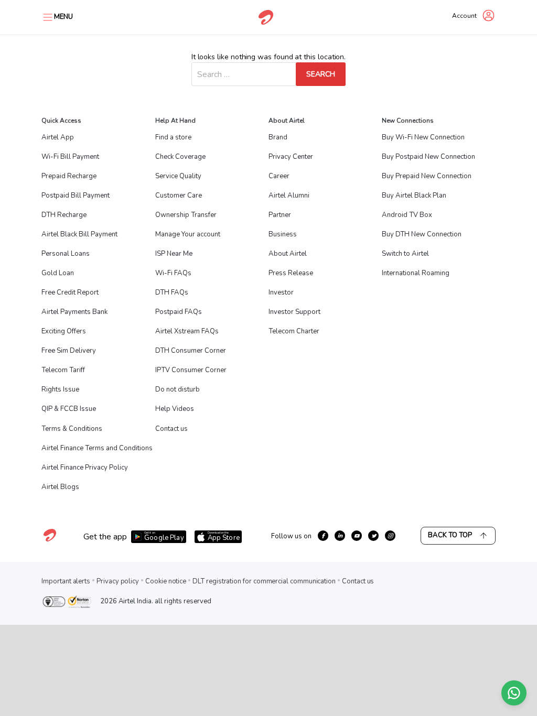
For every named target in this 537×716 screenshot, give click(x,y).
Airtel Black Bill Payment (79, 234)
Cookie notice (165, 581)
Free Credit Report (70, 292)
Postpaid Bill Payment (75, 195)
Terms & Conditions (71, 428)
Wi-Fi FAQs (173, 273)
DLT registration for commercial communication (264, 581)
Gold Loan (57, 273)
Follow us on (291, 536)
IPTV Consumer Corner (191, 370)
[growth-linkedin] (340, 535)
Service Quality (178, 176)
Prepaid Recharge (68, 176)
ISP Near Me (173, 253)
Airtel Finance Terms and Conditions (97, 448)
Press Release (290, 273)
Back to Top (450, 535)
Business (282, 234)
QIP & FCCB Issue (68, 409)
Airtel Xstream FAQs (187, 331)
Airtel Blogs (60, 487)
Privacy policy (117, 581)
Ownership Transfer (186, 215)
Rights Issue (60, 389)
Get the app (105, 537)
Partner (279, 215)
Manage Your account (187, 234)
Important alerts (65, 581)
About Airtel (287, 253)
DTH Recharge (64, 215)
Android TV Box (407, 215)
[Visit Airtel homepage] (49, 541)
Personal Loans (65, 253)
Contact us (171, 428)
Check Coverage (180, 156)
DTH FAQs (171, 292)
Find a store (173, 137)
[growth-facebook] (323, 535)
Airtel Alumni (288, 195)
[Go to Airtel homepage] (266, 17)
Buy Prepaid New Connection (426, 176)
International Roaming (415, 273)
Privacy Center (290, 156)
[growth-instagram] (390, 535)
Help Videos (174, 409)
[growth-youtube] (356, 535)
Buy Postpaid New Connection (428, 156)
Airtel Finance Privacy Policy (84, 467)
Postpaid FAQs (178, 312)
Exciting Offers (63, 331)
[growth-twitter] (373, 535)
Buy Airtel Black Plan (414, 195)
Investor (281, 292)
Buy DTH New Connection (421, 234)
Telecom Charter (293, 331)
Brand (277, 137)
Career (278, 176)
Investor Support (294, 312)
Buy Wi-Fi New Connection (423, 137)
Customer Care (178, 195)
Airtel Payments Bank (74, 312)
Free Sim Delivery (68, 350)
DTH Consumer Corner (190, 350)
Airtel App (57, 137)
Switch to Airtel (405, 253)
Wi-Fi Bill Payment (70, 156)
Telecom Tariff (63, 370)
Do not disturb (177, 389)
